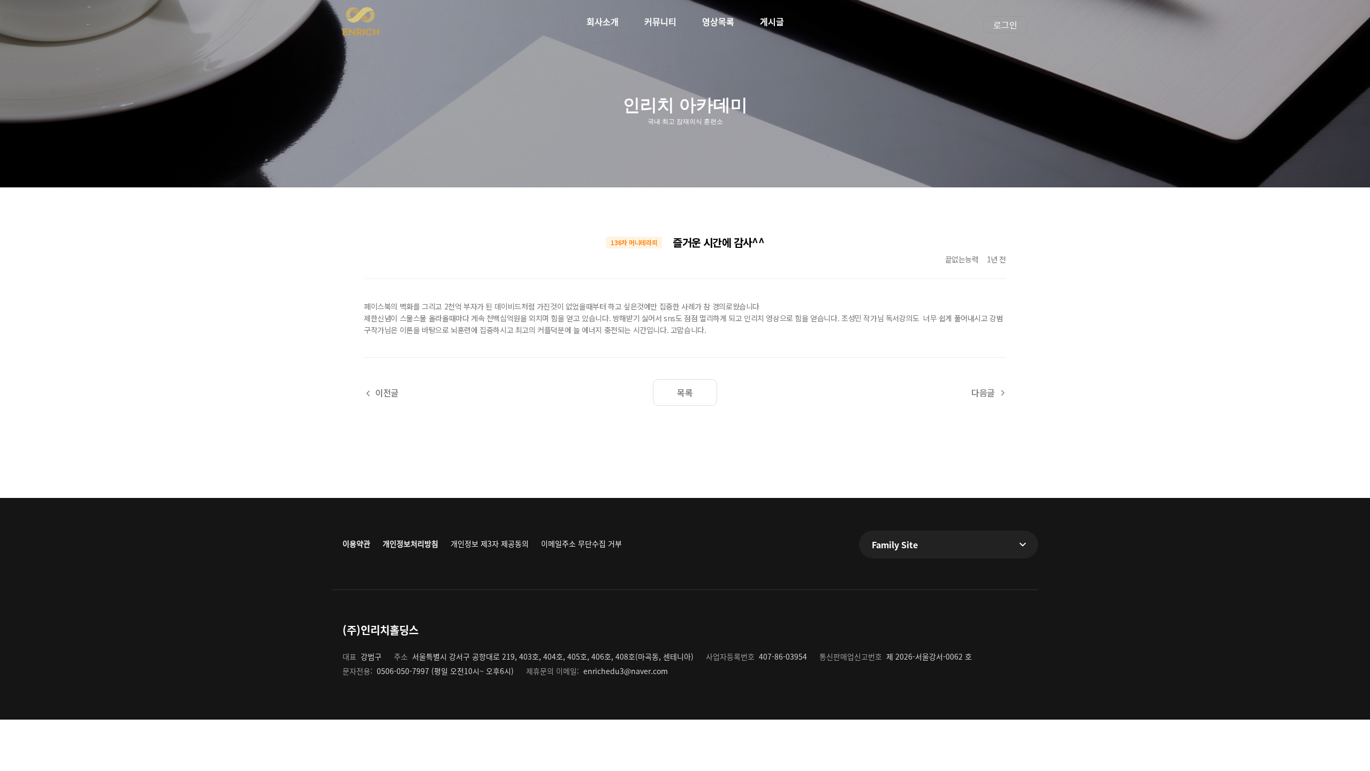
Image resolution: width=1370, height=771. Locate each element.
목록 (684, 392)
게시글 (772, 21)
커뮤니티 (660, 21)
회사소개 (603, 21)
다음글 (983, 392)
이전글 (387, 392)
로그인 (1005, 24)
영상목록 (718, 21)
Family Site (895, 544)
